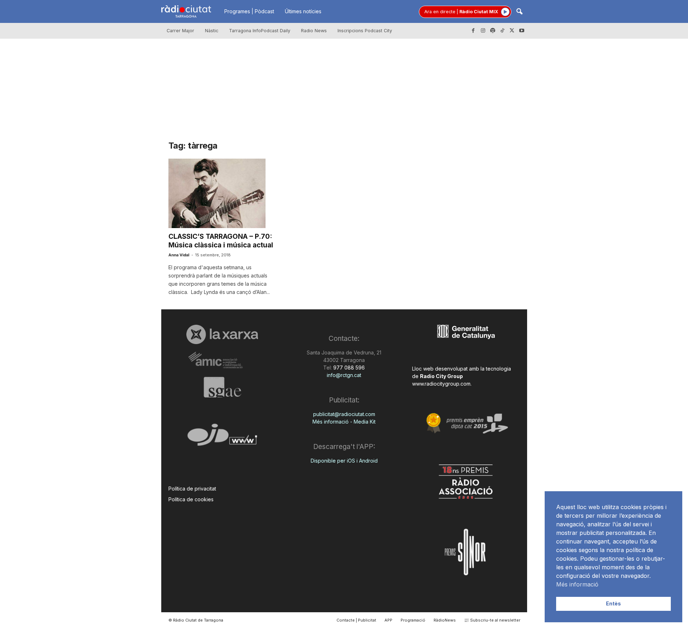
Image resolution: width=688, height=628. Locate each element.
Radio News (314, 30)
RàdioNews (445, 620)
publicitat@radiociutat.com (344, 414)
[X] (512, 30)
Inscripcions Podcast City (365, 30)
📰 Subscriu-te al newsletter (492, 620)
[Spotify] (492, 30)
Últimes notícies (303, 11)
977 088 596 (348, 367)
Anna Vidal (178, 254)
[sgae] (222, 387)
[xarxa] (222, 334)
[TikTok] (502, 30)
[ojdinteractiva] (222, 437)
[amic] (222, 360)
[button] (519, 12)
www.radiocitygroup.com (441, 384)
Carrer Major (180, 30)
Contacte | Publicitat (356, 620)
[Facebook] (473, 30)
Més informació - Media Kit (344, 422)
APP (388, 620)
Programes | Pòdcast (249, 11)
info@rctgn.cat (344, 375)
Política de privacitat (192, 489)
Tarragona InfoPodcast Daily (259, 30)
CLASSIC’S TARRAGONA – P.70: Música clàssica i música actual (220, 240)
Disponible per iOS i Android (344, 461)
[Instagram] (483, 30)
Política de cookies (191, 499)
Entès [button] (613, 603)
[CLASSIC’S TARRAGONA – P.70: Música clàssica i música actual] (222, 193)
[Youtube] (521, 30)
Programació (413, 620)
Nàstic (211, 30)
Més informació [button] (577, 584)
